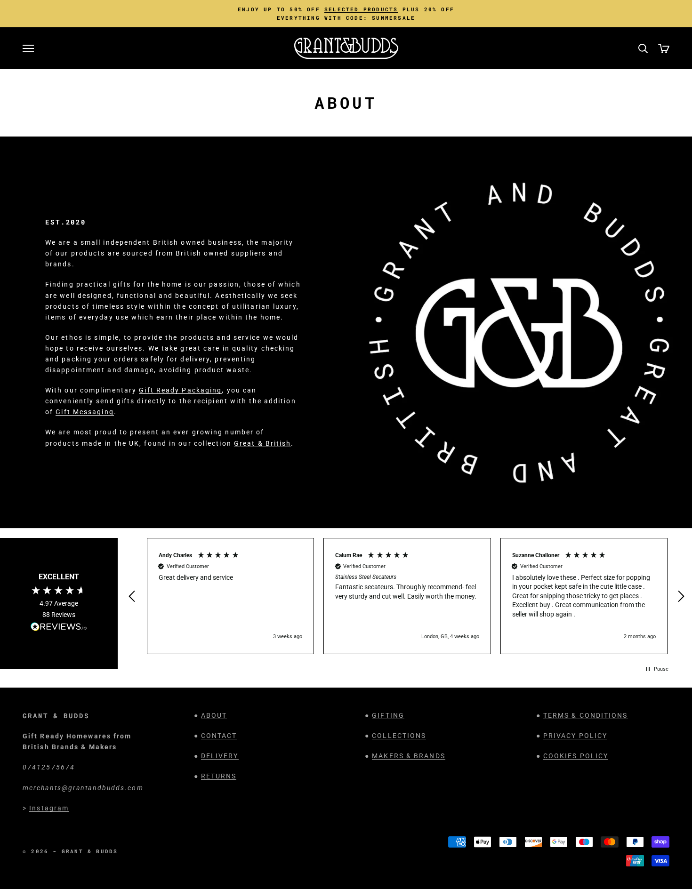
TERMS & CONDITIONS (585, 715)
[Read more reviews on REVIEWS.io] (59, 628)
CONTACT (219, 735)
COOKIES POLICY (575, 756)
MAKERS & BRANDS (408, 756)
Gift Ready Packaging (180, 390)
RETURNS (219, 776)
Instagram (49, 808)
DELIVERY (220, 756)
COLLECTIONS (399, 735)
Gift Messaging (84, 412)
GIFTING (388, 715)
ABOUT (214, 715)
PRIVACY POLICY (575, 735)
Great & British (262, 443)
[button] (133, 596)
